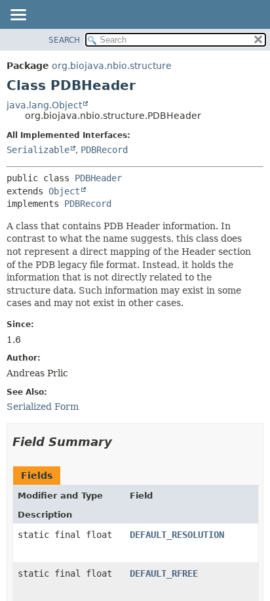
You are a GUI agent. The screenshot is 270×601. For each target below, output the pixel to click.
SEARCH (64, 40)
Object (64, 191)
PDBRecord (104, 150)
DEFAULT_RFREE (164, 573)
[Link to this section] (121, 442)
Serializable (38, 150)
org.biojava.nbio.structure (112, 65)
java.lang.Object (44, 105)
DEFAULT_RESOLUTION (177, 534)
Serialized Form (43, 406)
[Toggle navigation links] (18, 16)
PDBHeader (98, 178)
